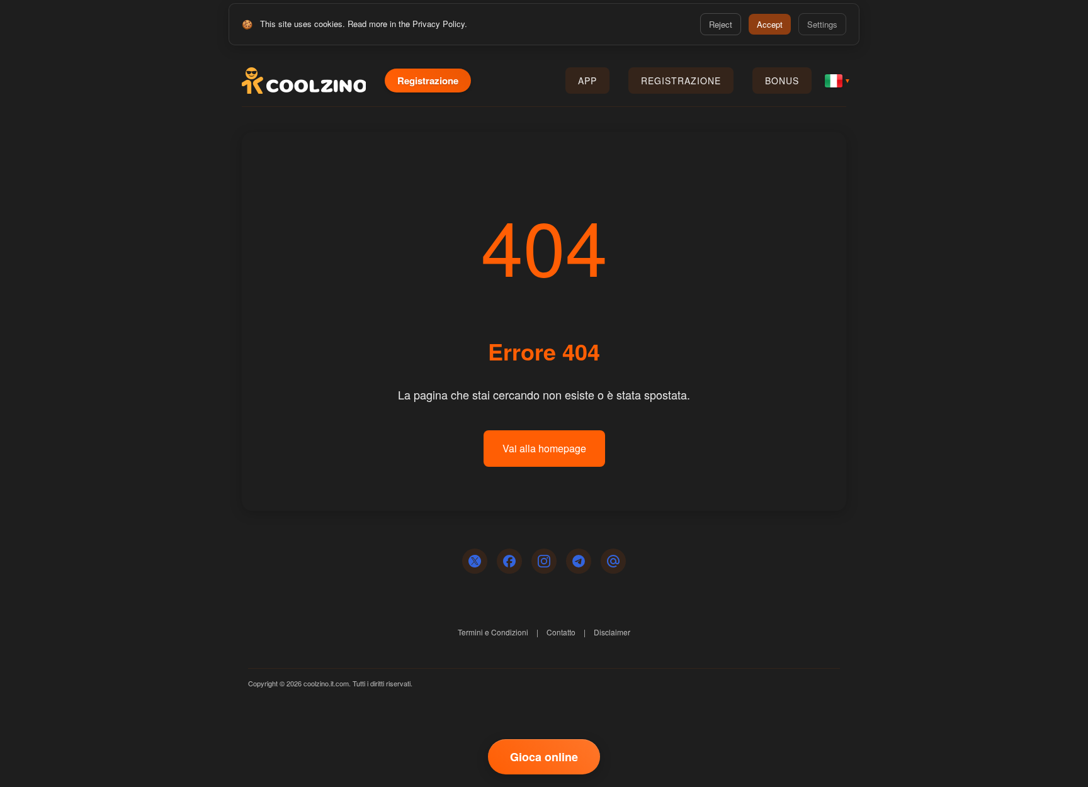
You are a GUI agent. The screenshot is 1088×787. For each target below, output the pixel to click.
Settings (822, 24)
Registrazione (427, 80)
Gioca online (544, 757)
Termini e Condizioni (493, 632)
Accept (770, 24)
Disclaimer (612, 632)
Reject (720, 24)
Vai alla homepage (544, 448)
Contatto (561, 632)
